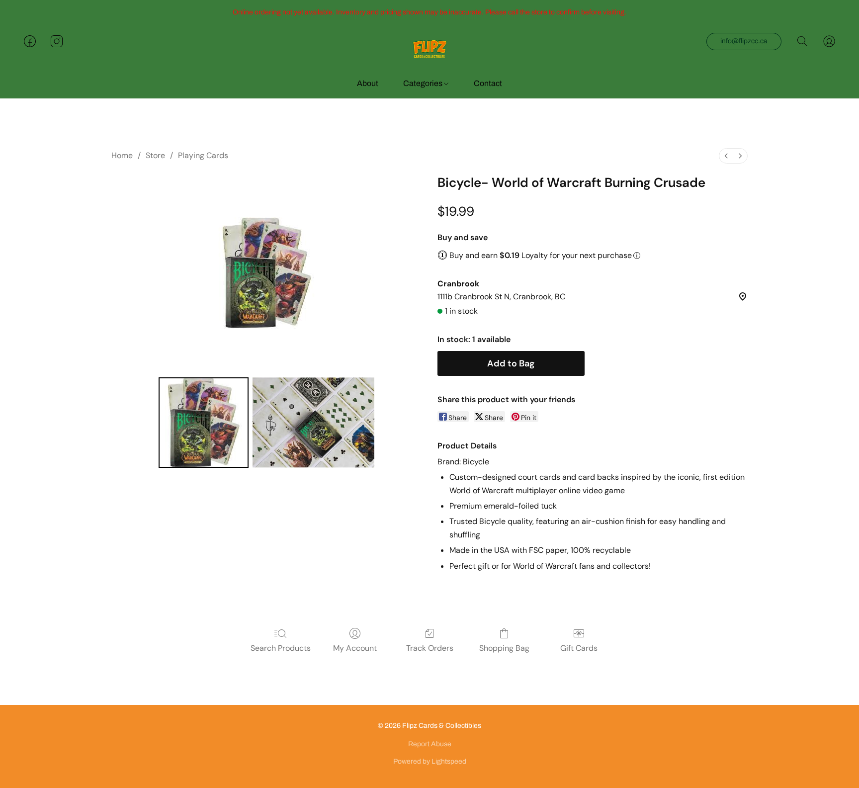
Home (122, 155)
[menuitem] (726, 156)
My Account (355, 648)
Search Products (281, 648)
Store (155, 155)
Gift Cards (579, 648)
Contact (488, 83)
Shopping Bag (504, 648)
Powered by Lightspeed (429, 761)
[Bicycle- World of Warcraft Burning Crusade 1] (313, 422)
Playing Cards (203, 155)
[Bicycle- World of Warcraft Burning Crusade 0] (204, 422)
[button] (429, 51)
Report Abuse (429, 744)
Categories (423, 83)
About (367, 83)
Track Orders (429, 648)
